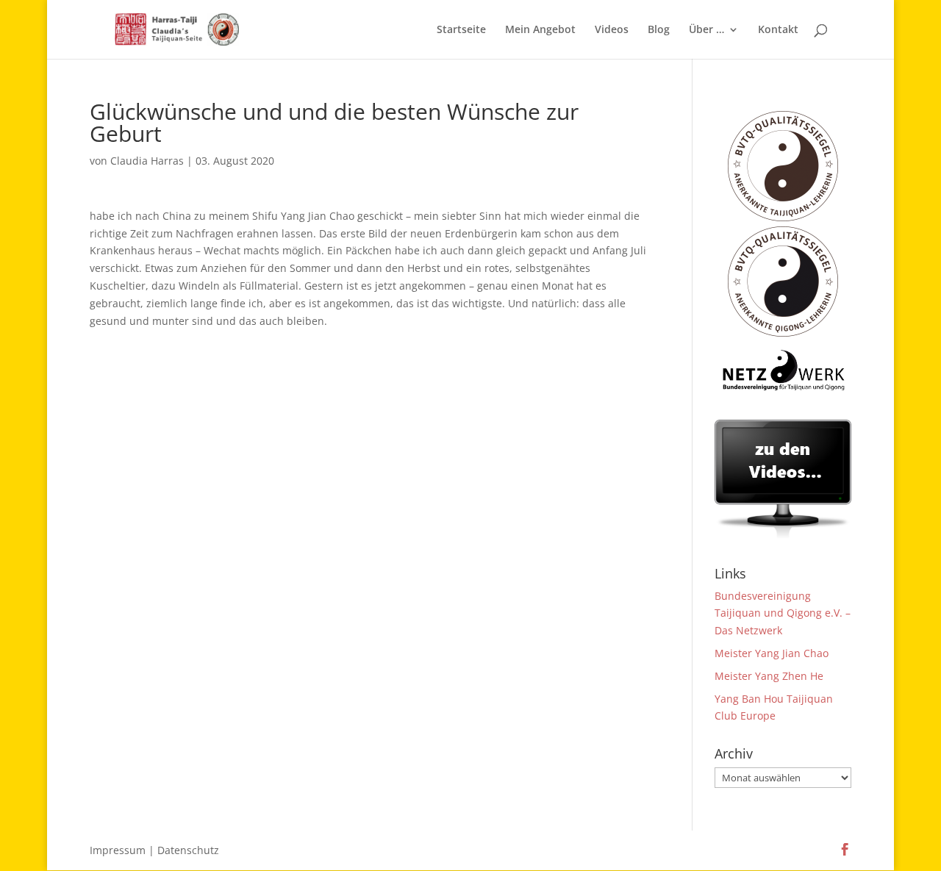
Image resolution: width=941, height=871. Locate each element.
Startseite (461, 30)
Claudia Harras (147, 161)
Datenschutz (188, 850)
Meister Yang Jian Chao (772, 653)
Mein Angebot (540, 30)
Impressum (118, 850)
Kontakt (778, 30)
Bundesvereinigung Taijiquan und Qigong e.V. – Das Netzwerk (783, 613)
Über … (706, 30)
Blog (659, 30)
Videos (612, 30)
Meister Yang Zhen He (769, 676)
